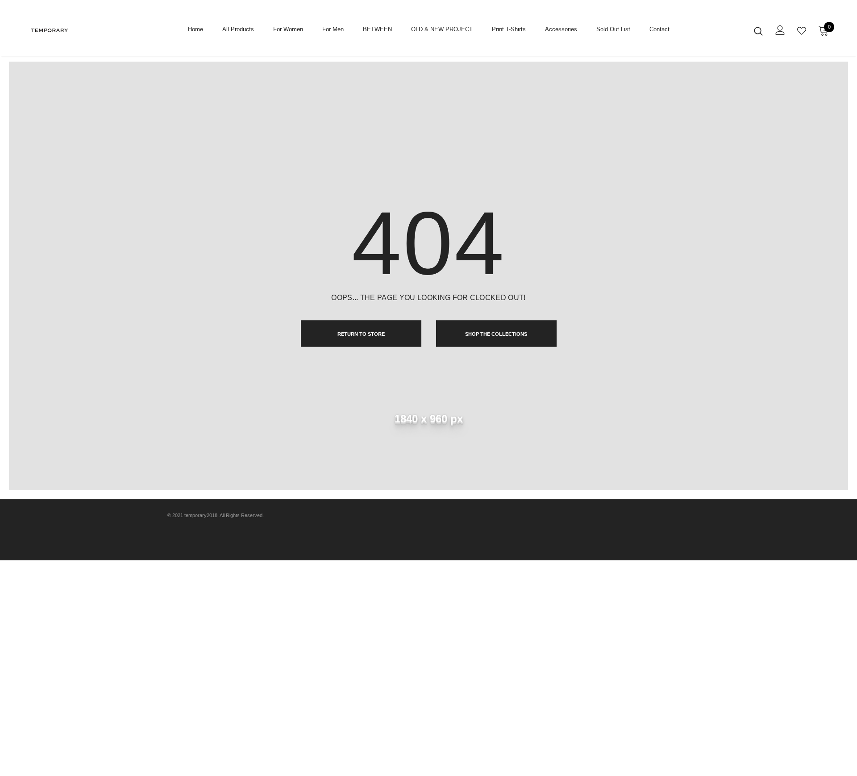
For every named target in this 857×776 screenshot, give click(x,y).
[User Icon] (780, 30)
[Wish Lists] (801, 30)
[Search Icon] (758, 30)
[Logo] (79, 30)
